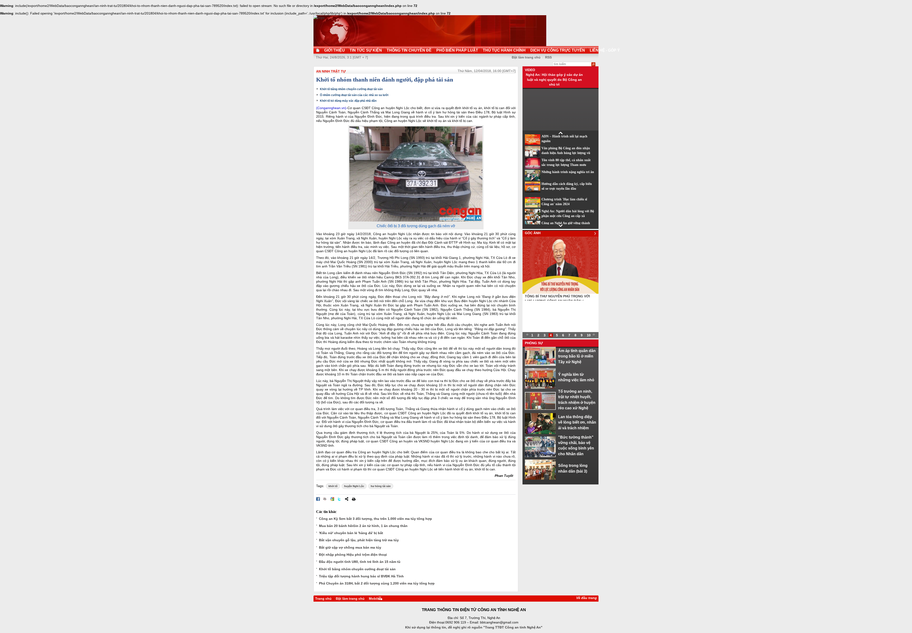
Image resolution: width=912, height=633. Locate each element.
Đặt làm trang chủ (526, 57)
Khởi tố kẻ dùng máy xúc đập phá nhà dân (348, 100)
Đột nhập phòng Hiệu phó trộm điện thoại (353, 554)
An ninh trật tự (331, 71)
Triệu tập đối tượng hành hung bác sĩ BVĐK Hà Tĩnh (361, 576)
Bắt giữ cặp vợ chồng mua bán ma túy (350, 547)
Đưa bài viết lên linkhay (325, 499)
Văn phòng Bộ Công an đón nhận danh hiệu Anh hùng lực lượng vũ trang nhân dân (566, 153)
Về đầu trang (586, 598)
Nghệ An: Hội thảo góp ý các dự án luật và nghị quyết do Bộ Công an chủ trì (554, 79)
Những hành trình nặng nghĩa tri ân (568, 172)
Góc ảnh (533, 233)
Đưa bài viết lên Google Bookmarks (332, 499)
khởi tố (332, 486)
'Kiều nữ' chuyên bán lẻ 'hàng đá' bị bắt (351, 533)
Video (530, 70)
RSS (548, 57)
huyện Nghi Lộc (354, 486)
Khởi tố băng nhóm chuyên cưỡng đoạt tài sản (351, 89)
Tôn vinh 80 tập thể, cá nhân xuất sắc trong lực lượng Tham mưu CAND (566, 165)
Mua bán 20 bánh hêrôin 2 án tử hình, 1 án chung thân (363, 526)
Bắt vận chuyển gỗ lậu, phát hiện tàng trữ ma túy (359, 540)
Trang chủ (323, 598)
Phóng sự (534, 343)
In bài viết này (354, 499)
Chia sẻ (346, 499)
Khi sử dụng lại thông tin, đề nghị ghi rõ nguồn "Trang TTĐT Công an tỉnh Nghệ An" (473, 627)
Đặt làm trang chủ (350, 598)
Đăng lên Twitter (339, 499)
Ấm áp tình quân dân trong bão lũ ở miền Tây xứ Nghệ (577, 356)
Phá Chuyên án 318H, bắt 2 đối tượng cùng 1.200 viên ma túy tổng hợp (377, 583)
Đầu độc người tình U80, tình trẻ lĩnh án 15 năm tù (359, 562)
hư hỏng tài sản (381, 486)
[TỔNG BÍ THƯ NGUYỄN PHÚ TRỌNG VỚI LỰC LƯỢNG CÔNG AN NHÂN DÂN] (560, 293)
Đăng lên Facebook (318, 499)
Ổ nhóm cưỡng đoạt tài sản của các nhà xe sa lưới (354, 95)
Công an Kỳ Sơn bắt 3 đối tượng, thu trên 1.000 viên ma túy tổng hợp (375, 519)
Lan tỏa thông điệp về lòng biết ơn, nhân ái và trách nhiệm (577, 422)
